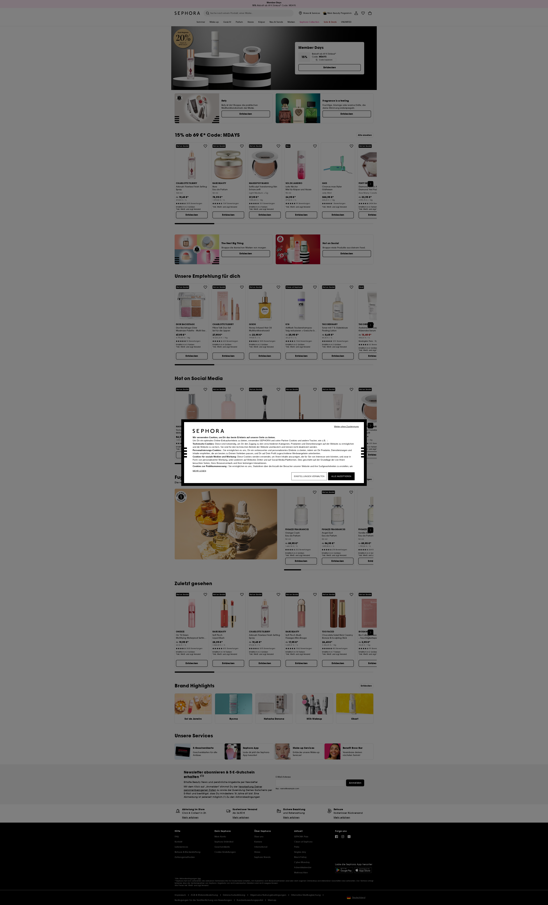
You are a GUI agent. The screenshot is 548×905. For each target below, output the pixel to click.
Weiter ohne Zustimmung (346, 426)
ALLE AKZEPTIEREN (341, 476)
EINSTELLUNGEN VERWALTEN (309, 476)
